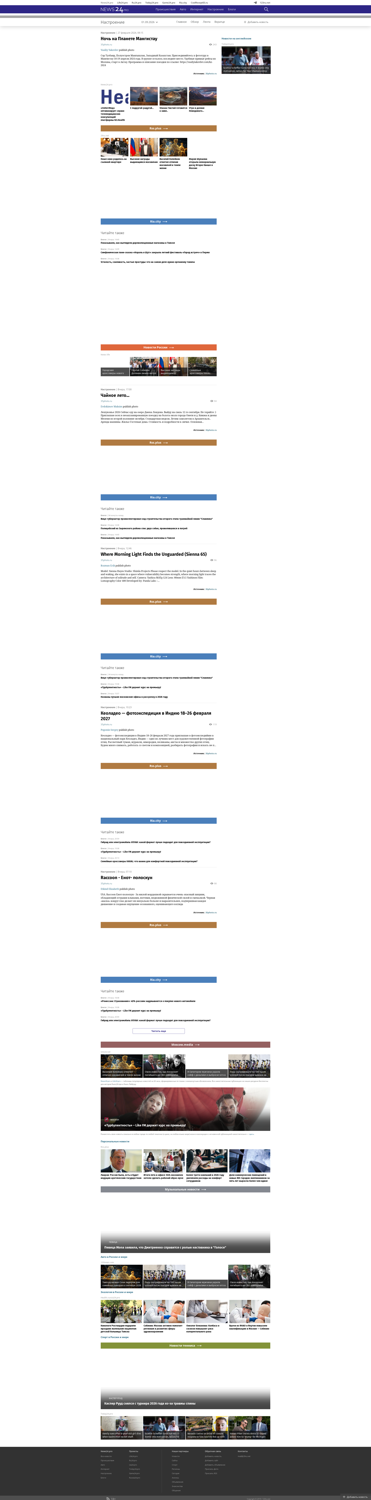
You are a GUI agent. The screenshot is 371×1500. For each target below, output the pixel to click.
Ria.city (183, 2)
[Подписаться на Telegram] (255, 2)
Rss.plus (105, 1146)
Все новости (106, 1494)
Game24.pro (168, 2)
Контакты (243, 1489)
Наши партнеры (180, 1489)
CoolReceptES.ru (199, 2)
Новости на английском (236, 77)
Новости (176, 1494)
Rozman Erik (108, 565)
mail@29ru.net (244, 1494)
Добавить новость (213, 1494)
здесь (251, 1134)
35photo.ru (106, 44)
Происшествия (166, 9)
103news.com (107, 1262)
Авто (183, 9)
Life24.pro (122, 2)
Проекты (133, 1489)
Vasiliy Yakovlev (109, 50)
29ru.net (105, 135)
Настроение (216, 9)
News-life (105, 354)
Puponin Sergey (109, 729)
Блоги (232, 9)
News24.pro (107, 2)
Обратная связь (213, 1489)
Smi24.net (105, 1051)
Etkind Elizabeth (110, 889)
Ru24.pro (136, 2)
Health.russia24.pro (110, 1297)
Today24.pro (151, 2)
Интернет (196, 9)
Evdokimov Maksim (111, 406)
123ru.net (265, 2)
